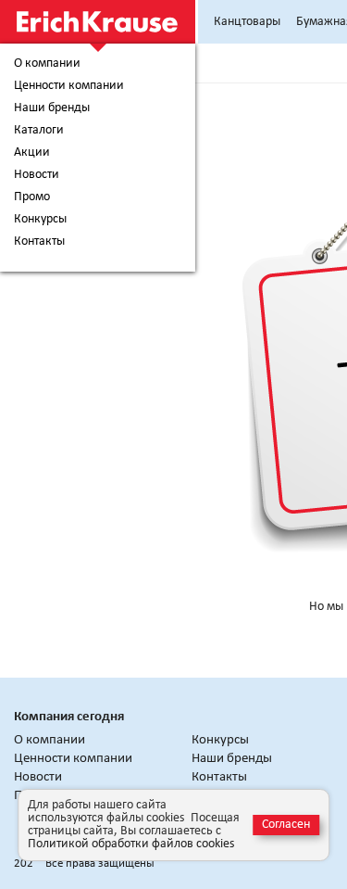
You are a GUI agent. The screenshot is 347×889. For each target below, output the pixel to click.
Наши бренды (52, 108)
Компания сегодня (69, 717)
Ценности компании (69, 86)
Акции (32, 152)
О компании (47, 63)
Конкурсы (40, 219)
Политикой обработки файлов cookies (131, 844)
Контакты (39, 241)
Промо (32, 197)
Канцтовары (247, 22)
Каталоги (39, 130)
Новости (36, 175)
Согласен (286, 825)
